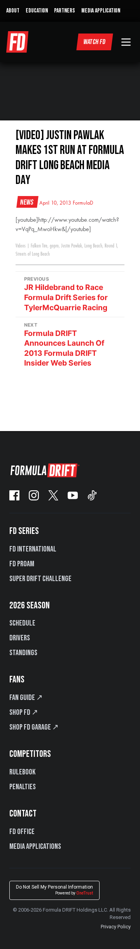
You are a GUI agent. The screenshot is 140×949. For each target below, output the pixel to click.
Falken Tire (39, 246)
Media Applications (35, 846)
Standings (23, 652)
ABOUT (12, 10)
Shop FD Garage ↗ (34, 727)
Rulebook (22, 772)
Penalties (22, 787)
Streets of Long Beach (33, 254)
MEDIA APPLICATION (100, 10)
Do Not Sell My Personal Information (54, 890)
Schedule (22, 623)
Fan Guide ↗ (26, 697)
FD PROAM (21, 564)
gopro (54, 246)
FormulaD (83, 203)
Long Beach (93, 246)
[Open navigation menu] (126, 42)
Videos (21, 246)
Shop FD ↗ (23, 712)
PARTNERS (64, 10)
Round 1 (111, 246)
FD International (32, 549)
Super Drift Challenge (40, 578)
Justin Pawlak (71, 246)
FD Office (22, 831)
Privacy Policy (116, 927)
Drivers (19, 638)
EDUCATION (37, 10)
